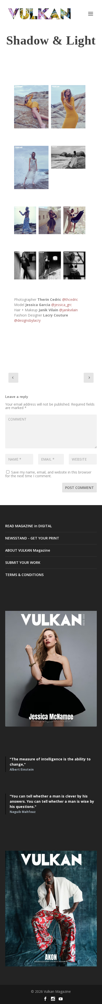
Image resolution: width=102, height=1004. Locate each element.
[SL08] (50, 220)
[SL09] (74, 220)
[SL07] (68, 106)
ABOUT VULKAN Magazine (27, 550)
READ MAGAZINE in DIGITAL (28, 526)
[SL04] (68, 157)
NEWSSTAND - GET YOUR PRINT (32, 538)
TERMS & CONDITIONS (24, 574)
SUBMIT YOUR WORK (22, 562)
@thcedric (70, 299)
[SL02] (50, 265)
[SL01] (25, 265)
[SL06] (31, 167)
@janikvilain (68, 310)
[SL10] (25, 220)
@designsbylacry (27, 320)
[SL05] (31, 106)
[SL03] (74, 265)
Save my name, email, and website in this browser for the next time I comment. (48, 474)
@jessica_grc (61, 304)
